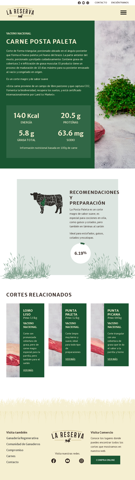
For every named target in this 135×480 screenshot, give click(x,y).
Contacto (101, 2)
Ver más (28, 370)
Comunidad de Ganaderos (23, 444)
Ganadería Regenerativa (22, 438)
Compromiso (14, 450)
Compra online (105, 460)
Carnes (10, 456)
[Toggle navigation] (123, 13)
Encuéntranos (120, 2)
